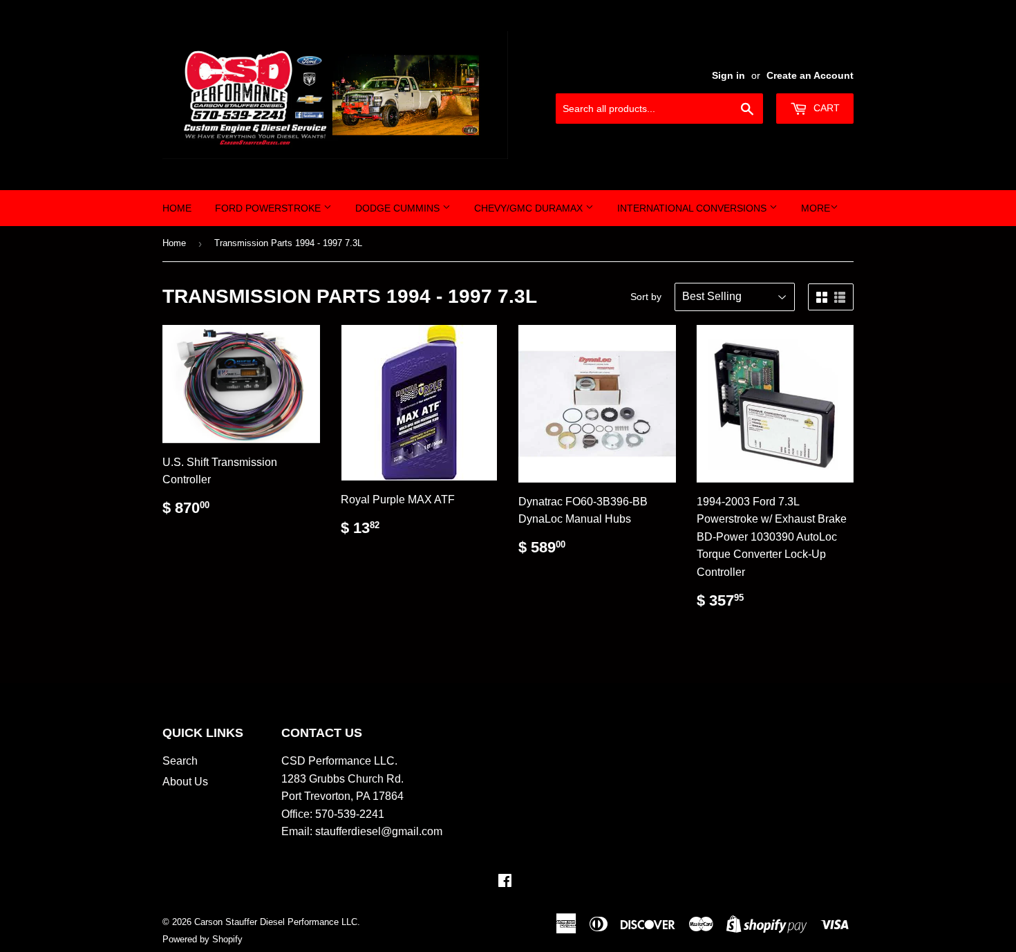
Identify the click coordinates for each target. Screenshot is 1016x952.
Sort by (645, 296)
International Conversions (693, 208)
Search (180, 761)
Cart (825, 107)
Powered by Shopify (202, 939)
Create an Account (810, 76)
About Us (185, 781)
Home (176, 208)
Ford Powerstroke (269, 208)
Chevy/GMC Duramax (529, 208)
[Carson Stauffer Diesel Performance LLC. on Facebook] (505, 882)
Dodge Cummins (398, 208)
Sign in (728, 76)
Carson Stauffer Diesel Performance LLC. (277, 922)
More (815, 208)
